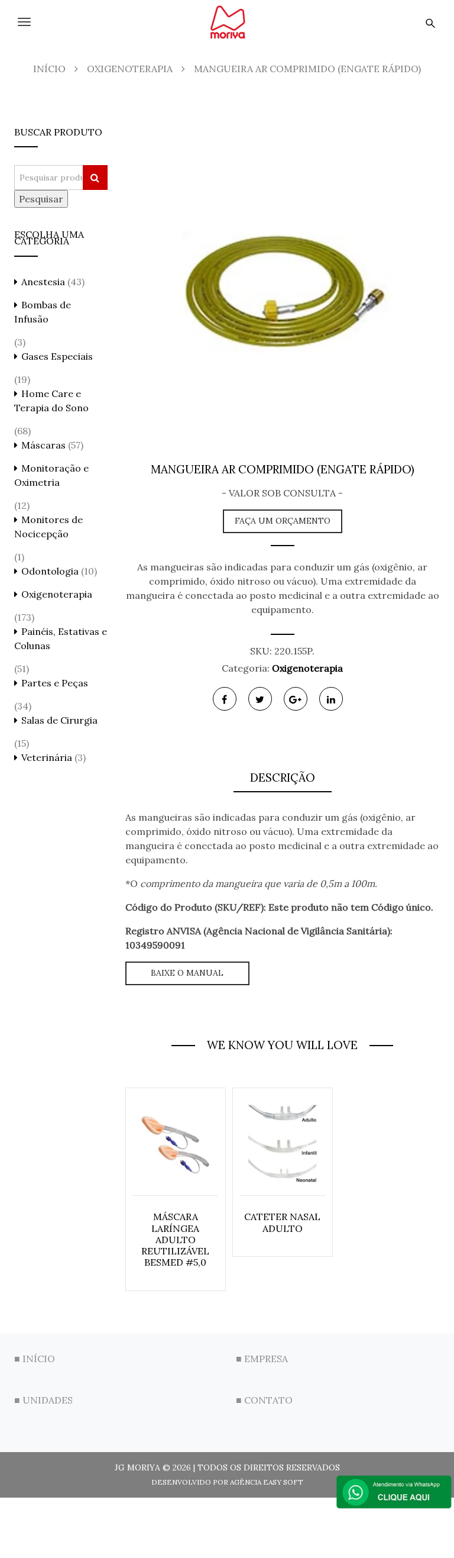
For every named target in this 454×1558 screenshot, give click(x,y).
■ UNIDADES (43, 1400)
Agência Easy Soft (266, 1482)
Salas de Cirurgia (59, 720)
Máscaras (43, 445)
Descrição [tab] (282, 777)
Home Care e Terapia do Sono (51, 401)
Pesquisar (41, 199)
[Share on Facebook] (224, 699)
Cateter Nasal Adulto (282, 1222)
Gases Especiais (57, 356)
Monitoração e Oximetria (51, 475)
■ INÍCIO (34, 1359)
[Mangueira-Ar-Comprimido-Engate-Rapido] (282, 285)
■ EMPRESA (262, 1359)
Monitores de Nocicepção (48, 527)
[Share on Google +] (295, 699)
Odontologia (50, 571)
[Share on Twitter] (260, 699)
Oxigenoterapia (307, 668)
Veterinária (46, 757)
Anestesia (43, 282)
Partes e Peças (54, 683)
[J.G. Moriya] (227, 22)
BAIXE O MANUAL (187, 972)
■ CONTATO (264, 1400)
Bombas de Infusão (42, 312)
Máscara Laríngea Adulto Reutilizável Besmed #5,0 (175, 1239)
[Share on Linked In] (331, 699)
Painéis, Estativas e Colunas (60, 638)
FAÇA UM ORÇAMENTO (282, 520)
